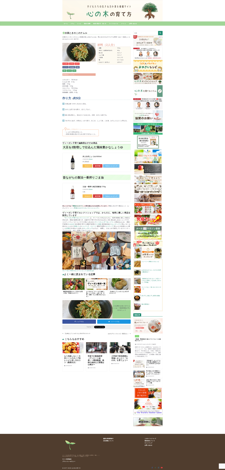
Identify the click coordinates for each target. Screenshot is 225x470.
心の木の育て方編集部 (150, 344)
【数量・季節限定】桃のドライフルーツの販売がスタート (148, 339)
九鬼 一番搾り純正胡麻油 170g (94, 187)
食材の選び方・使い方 (99, 23)
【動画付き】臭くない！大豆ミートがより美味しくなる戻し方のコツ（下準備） (151, 280)
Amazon (87, 166)
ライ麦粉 (98, 224)
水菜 (74, 70)
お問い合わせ (133, 23)
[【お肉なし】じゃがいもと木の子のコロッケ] (120, 288)
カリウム (65, 67)
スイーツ (93, 226)
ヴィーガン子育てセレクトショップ (77, 218)
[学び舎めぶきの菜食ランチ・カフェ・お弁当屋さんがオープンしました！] (139, 374)
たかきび (71, 224)
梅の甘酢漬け (145, 304)
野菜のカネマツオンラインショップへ (86, 208)
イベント (123, 23)
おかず (77, 63)
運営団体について (150, 440)
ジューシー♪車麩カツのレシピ (150, 261)
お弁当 (71, 63)
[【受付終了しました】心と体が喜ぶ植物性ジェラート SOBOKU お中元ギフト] (139, 364)
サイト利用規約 (67, 459)
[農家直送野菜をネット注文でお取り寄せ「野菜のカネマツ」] (73, 288)
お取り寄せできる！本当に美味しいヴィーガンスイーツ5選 (153, 381)
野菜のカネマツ (78, 206)
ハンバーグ (85, 226)
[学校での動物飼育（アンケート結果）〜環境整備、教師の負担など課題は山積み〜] (96, 343)
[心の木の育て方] (112, 1)
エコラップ (109, 226)
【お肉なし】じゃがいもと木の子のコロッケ (77, 333)
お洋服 (67, 228)
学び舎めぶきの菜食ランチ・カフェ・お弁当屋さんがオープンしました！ (153, 372)
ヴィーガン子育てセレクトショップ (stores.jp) (78, 270)
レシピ (79, 23)
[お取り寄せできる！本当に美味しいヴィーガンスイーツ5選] (139, 383)
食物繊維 (72, 67)
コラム (72, 23)
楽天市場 (97, 166)
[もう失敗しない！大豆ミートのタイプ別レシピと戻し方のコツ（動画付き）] (72, 343)
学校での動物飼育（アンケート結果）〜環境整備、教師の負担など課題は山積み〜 (96, 360)
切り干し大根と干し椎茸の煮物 (151, 295)
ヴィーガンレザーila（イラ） (104, 222)
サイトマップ (148, 443)
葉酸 (77, 67)
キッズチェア (88, 228)
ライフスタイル (113, 23)
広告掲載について (108, 440)
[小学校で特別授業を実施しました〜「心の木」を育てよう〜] (120, 343)
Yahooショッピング (111, 166)
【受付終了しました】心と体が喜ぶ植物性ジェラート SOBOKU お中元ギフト (153, 363)
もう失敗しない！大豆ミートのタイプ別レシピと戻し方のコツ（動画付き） (72, 359)
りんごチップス (116, 224)
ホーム (66, 23)
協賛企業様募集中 (108, 438)
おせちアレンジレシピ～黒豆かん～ (118, 333)
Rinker (91, 159)
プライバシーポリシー (68, 461)
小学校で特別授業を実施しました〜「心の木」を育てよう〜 (119, 358)
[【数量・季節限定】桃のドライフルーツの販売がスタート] (148, 325)
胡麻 (64, 70)
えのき (69, 70)
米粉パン (77, 226)
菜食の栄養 (87, 23)
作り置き (65, 63)
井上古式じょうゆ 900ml (92, 156)
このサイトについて (150, 438)
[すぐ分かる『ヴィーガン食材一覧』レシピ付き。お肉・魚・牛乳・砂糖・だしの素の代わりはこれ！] (96, 288)
